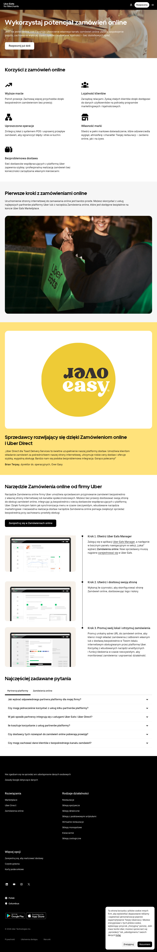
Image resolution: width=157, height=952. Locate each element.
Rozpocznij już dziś (19, 45)
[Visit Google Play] (15, 916)
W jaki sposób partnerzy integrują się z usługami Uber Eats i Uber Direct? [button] (50, 716)
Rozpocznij (141, 5)
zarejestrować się (108, 552)
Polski (12, 898)
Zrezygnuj (129, 944)
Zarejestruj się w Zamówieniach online (30, 523)
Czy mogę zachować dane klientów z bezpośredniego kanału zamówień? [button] (49, 743)
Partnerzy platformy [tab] (17, 691)
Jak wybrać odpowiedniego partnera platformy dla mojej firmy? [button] (44, 699)
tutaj (118, 935)
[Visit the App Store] (36, 916)
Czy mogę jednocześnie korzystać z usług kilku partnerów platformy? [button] (48, 708)
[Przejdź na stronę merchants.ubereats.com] (11, 5)
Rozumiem (144, 944)
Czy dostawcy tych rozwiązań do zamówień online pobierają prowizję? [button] (48, 734)
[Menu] (152, 5)
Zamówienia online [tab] (42, 691)
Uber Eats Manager (124, 541)
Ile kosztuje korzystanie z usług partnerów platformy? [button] (39, 725)
